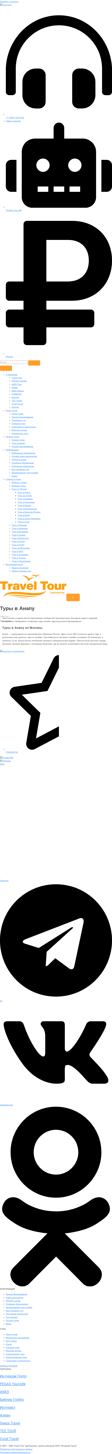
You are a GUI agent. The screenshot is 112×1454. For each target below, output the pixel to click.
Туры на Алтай (25, 495)
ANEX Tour (17, 384)
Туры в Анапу (24, 492)
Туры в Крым (24, 515)
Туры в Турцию (19, 558)
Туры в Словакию (20, 554)
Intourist (15, 397)
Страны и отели (13, 479)
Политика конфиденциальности (15, 1452)
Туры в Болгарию (20, 531)
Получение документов (23, 466)
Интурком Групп (13, 1376)
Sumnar (15, 407)
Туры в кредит (18, 443)
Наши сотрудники (20, 568)
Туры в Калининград (27, 509)
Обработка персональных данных (16, 1449)
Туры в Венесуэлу (20, 538)
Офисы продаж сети (21, 571)
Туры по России (19, 489)
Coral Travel (17, 404)
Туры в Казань (24, 505)
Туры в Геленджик (26, 502)
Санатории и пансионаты (24, 427)
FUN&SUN (16, 394)
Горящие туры (18, 423)
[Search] (34, 363)
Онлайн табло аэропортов (24, 456)
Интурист (7, 1407)
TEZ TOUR (17, 401)
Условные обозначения (23, 463)
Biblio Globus (18, 391)
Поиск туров (11, 410)
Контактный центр (14, 564)
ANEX (4, 1392)
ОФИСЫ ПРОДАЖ (8, 1366)
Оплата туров (12, 437)
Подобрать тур (19, 420)
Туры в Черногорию (21, 561)
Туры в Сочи (23, 522)
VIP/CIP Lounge (19, 459)
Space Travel (10, 1423)
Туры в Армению (20, 528)
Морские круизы (19, 430)
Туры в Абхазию (19, 525)
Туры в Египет (18, 541)
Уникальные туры (20, 433)
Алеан (15, 387)
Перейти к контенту (9, 1)
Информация (12, 450)
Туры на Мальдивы (21, 548)
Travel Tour (17, 378)
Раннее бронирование (22, 417)
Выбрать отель (19, 486)
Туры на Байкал (25, 499)
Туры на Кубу (18, 545)
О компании (11, 374)
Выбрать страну (19, 482)
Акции (14, 476)
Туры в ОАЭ (17, 551)
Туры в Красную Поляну (29, 512)
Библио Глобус (12, 1400)
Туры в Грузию (19, 535)
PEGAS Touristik (19, 381)
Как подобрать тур (20, 469)
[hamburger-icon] (6, 368)
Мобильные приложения (23, 453)
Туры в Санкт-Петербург (29, 518)
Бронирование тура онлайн (25, 473)
